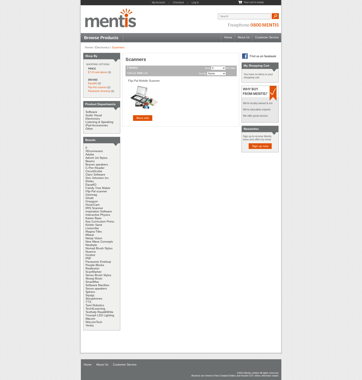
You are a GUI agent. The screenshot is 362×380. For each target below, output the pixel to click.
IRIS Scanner (94, 208)
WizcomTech (93, 322)
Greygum (91, 201)
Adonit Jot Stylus (96, 157)
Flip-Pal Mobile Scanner (144, 80)
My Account (158, 2)
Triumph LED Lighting (99, 315)
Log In (195, 2)
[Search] (275, 16)
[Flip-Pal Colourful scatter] (143, 98)
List (145, 73)
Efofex (89, 181)
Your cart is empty (254, 2)
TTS (88, 302)
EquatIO (92, 83)
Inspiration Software (98, 211)
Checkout (178, 2)
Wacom (90, 318)
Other (89, 128)
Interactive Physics (97, 214)
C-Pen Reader (95, 167)
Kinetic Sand (93, 224)
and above (97, 72)
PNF (88, 258)
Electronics (102, 47)
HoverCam (92, 204)
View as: (132, 73)
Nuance (90, 251)
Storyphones (93, 298)
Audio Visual (93, 115)
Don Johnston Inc (97, 178)
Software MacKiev (97, 285)
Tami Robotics (94, 305)
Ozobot (90, 255)
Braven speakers (96, 164)
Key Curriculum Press (99, 221)
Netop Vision (93, 238)
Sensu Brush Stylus (98, 275)
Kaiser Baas (93, 218)
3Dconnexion (94, 151)
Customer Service (267, 37)
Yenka (89, 325)
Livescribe (92, 228)
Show (207, 68)
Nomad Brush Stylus (98, 248)
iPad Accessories (96, 125)
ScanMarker (93, 271)
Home (228, 37)
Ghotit (89, 198)
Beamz (90, 161)
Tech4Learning (95, 308)
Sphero (90, 291)
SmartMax (92, 281)
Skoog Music (93, 278)
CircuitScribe (93, 171)
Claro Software (95, 174)
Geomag (91, 194)
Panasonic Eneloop (99, 91)
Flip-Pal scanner (97, 87)
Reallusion (92, 268)
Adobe (89, 154)
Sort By (202, 73)
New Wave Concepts (99, 241)
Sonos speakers (96, 288)
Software (91, 112)
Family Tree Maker (97, 188)
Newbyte (91, 245)
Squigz (89, 295)
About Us (244, 37)
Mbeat (89, 235)
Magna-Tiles (93, 231)
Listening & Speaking (99, 122)
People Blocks (94, 265)
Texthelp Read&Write (99, 312)
